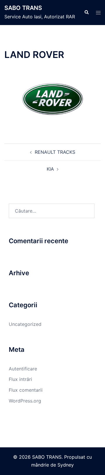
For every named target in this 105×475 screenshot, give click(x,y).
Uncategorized (25, 324)
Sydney (65, 465)
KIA (50, 169)
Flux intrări (20, 379)
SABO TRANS (23, 7)
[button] (86, 12)
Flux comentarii (26, 390)
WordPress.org (25, 401)
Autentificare (23, 369)
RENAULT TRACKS (55, 152)
